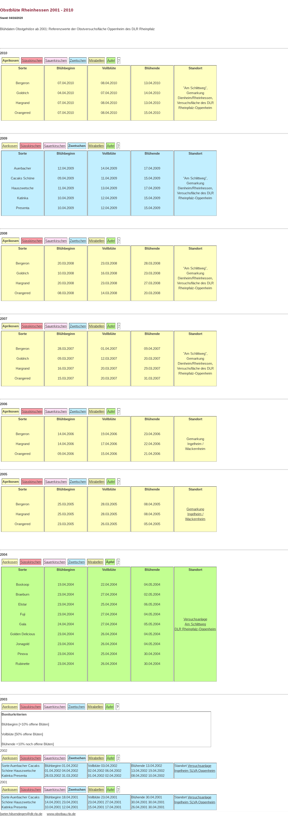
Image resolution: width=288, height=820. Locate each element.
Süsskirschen (32, 60)
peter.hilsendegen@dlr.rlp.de (21, 814)
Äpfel (111, 60)
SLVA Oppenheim (202, 771)
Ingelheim (181, 771)
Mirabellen (96, 60)
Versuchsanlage (199, 766)
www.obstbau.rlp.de (61, 814)
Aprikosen (9, 146)
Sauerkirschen (56, 60)
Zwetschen (78, 60)
